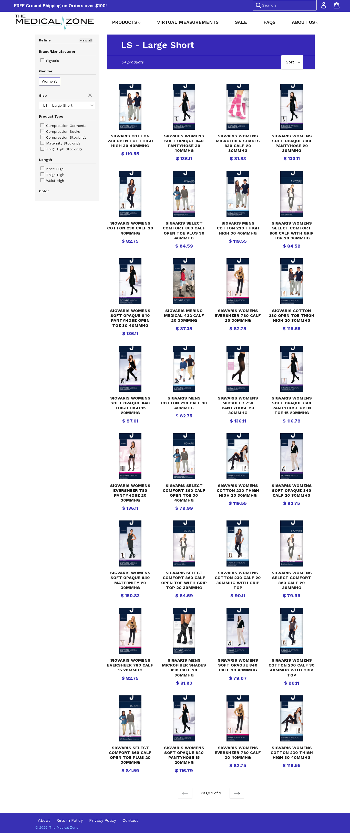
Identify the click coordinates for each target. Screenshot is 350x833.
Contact (130, 820)
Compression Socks (62, 131)
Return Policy (69, 820)
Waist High (54, 181)
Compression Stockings (65, 137)
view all (86, 40)
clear (90, 95)
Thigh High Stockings (63, 149)
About (44, 820)
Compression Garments (65, 126)
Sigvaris (52, 61)
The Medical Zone (63, 827)
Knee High (54, 169)
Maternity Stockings (62, 143)
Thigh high (54, 175)
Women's (49, 81)
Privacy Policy (102, 820)
